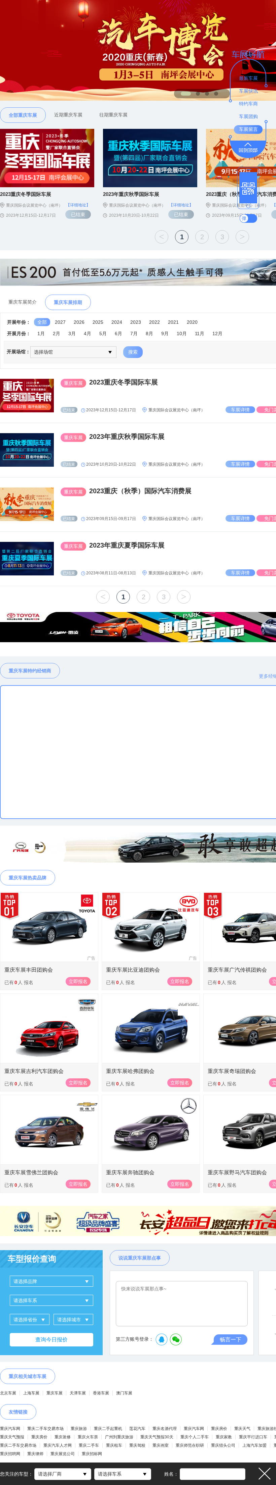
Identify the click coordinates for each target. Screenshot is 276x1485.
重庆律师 (35, 1453)
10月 (182, 333)
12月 (217, 333)
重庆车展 (54, 1393)
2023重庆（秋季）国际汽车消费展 (140, 491)
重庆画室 (160, 1445)
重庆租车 (114, 1445)
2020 (192, 322)
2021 (173, 322)
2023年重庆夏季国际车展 (127, 545)
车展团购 (248, 116)
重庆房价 (219, 1428)
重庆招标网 (92, 1453)
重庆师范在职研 (190, 1445)
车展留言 (248, 129)
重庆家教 (224, 1437)
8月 (149, 333)
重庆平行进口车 (253, 1437)
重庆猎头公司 (223, 1445)
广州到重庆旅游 (119, 1437)
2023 (135, 322)
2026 (79, 322)
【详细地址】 (78, 205)
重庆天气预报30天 (156, 1437)
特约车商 (248, 103)
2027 (60, 322)
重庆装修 (63, 1437)
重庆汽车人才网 (57, 1445)
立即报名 (78, 981)
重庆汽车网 (10, 1428)
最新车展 (248, 78)
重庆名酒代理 (164, 1428)
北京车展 (8, 1393)
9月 (165, 333)
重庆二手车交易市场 (45, 1428)
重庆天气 (242, 1428)
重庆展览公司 (62, 1453)
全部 (42, 322)
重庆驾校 (137, 1445)
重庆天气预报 (12, 1437)
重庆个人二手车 (194, 1437)
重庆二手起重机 (108, 1428)
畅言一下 (230, 1339)
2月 (56, 333)
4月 (87, 333)
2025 (98, 322)
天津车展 (78, 1393)
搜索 (133, 352)
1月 (41, 333)
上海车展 (31, 1393)
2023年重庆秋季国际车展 (127, 436)
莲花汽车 (137, 1428)
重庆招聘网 (10, 1453)
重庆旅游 (79, 1428)
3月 (72, 333)
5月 (103, 333)
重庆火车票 (88, 1437)
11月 (199, 333)
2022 (154, 322)
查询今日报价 (51, 1339)
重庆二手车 (89, 1445)
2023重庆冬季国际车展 (123, 382)
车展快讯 (248, 91)
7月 (134, 333)
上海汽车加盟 (254, 1445)
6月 (118, 333)
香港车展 (101, 1393)
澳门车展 (124, 1393)
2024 (116, 322)
